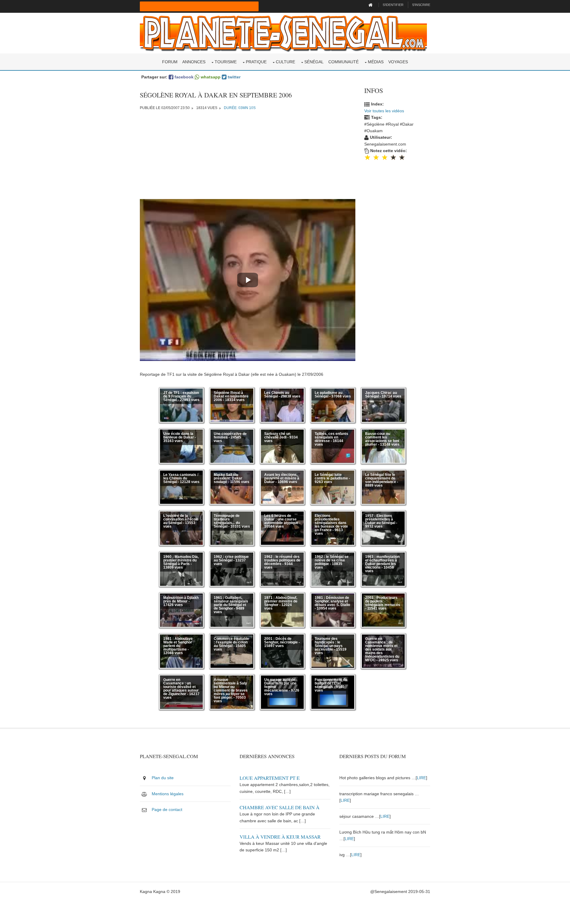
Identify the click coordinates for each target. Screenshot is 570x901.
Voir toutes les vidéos (384, 110)
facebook (183, 77)
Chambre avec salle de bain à (279, 807)
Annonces (193, 61)
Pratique (256, 61)
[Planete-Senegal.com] (283, 32)
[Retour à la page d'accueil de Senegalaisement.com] (371, 5)
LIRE (421, 777)
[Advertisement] (247, 157)
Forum (170, 61)
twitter (233, 77)
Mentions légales (167, 793)
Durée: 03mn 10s (240, 108)
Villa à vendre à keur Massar (280, 836)
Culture (285, 61)
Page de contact (167, 809)
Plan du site (163, 777)
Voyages (398, 61)
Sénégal (314, 61)
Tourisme (226, 61)
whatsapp (210, 77)
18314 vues (206, 108)
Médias (376, 61)
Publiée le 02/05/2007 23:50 (165, 108)
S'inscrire (421, 5)
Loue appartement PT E (270, 777)
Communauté (343, 61)
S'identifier (393, 5)
